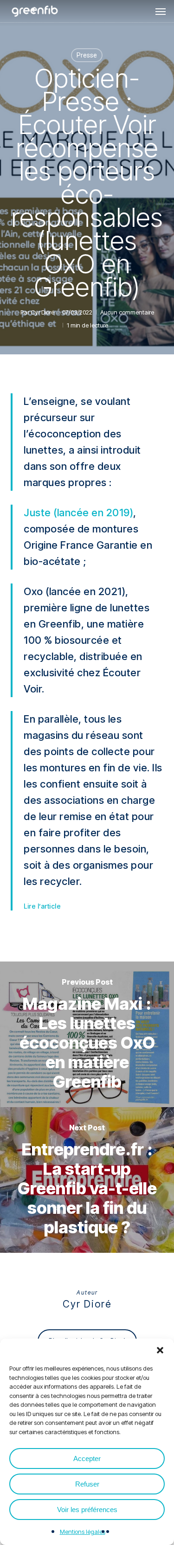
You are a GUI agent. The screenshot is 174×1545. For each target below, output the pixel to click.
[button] (160, 1350)
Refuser (87, 1484)
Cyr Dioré (42, 312)
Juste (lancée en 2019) (78, 512)
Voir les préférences (87, 1509)
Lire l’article (42, 906)
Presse (87, 55)
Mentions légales (82, 1531)
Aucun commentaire (127, 312)
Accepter (87, 1458)
